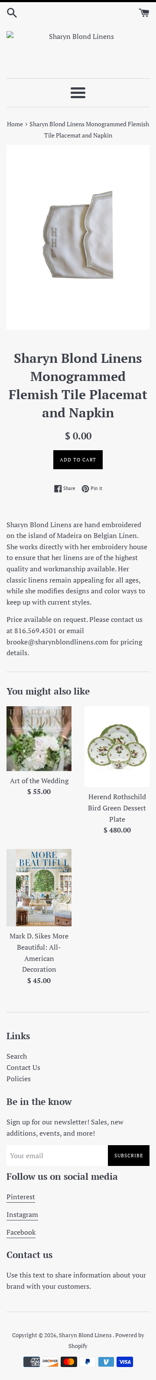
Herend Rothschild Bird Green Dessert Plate (117, 807)
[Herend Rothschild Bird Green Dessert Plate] (117, 747)
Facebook (21, 1232)
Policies (18, 1078)
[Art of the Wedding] (39, 738)
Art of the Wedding (39, 780)
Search (16, 1056)
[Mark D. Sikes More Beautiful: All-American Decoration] (39, 888)
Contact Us (23, 1067)
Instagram (22, 1214)
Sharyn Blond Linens (86, 1335)
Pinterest (20, 1196)
